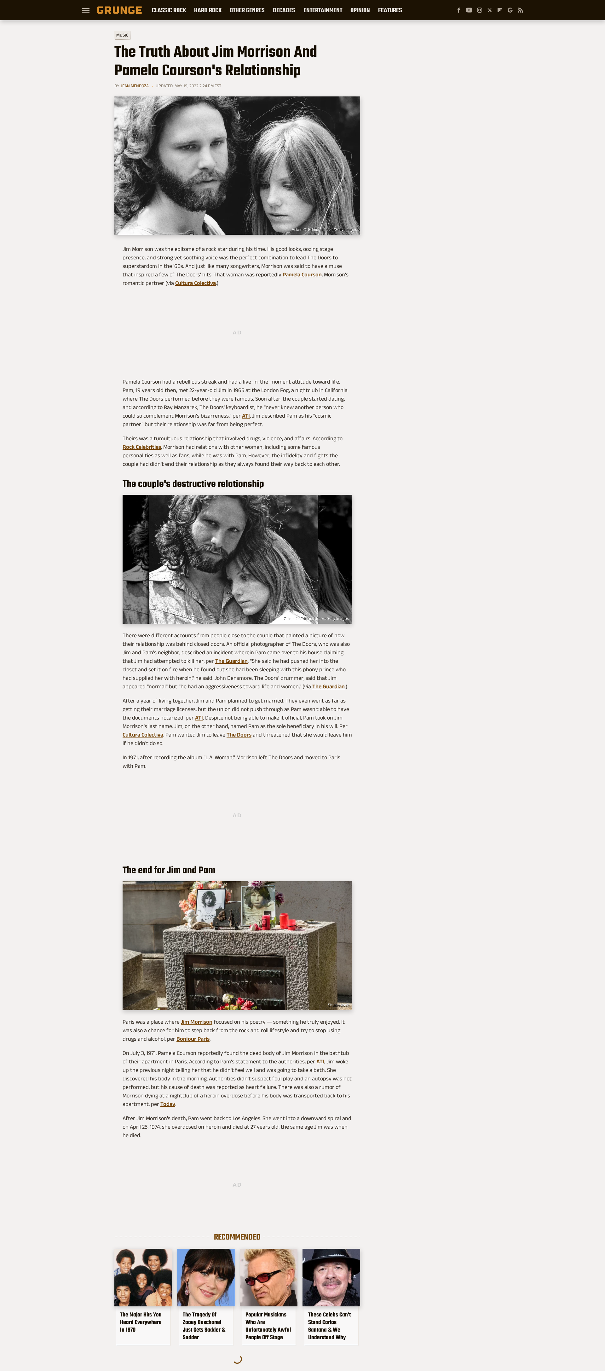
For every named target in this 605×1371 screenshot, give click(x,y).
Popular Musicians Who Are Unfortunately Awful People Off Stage (268, 1326)
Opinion (360, 10)
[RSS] (520, 10)
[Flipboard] (499, 10)
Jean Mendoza (134, 85)
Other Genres (247, 10)
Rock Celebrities (142, 447)
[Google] (510, 10)
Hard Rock (208, 10)
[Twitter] (489, 10)
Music (122, 35)
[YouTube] (469, 10)
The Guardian (231, 661)
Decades (284, 10)
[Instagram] (479, 10)
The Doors (239, 735)
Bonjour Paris (193, 1039)
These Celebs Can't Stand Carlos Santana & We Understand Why (329, 1326)
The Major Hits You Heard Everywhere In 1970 (141, 1322)
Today (167, 1104)
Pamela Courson (302, 274)
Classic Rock (169, 10)
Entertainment (322, 10)
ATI (246, 416)
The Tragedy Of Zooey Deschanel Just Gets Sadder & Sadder (204, 1326)
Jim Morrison (196, 1022)
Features (390, 10)
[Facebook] (458, 10)
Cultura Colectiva (195, 283)
